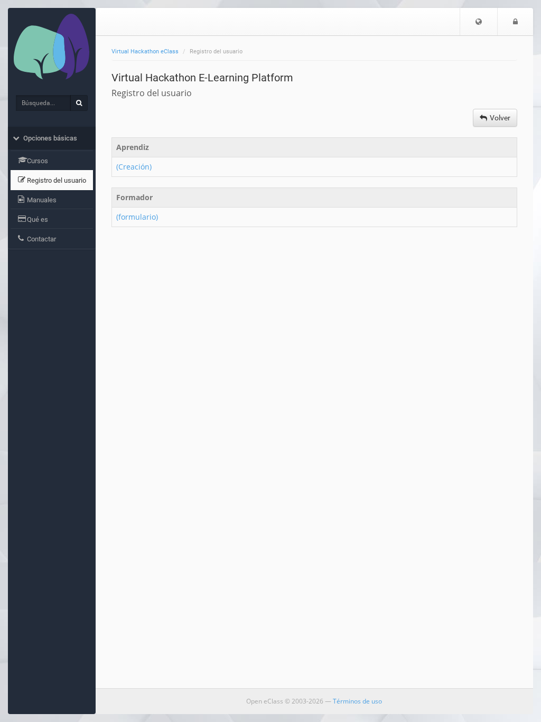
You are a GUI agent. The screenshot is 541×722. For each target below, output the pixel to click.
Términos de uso (357, 701)
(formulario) (138, 217)
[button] (478, 21)
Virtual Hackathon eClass (145, 51)
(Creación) (135, 167)
